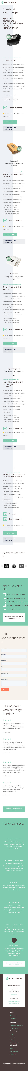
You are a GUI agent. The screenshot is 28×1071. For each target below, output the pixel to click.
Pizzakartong (13, 1018)
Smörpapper (13, 1039)
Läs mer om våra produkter (10, 128)
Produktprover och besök (14, 924)
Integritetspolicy (14, 1051)
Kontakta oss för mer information (14, 963)
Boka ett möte (10, 121)
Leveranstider (14, 945)
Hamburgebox (13, 1015)
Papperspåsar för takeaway (16, 1025)
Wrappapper (13, 1037)
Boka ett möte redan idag (14, 809)
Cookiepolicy (13, 1054)
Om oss (11, 1048)
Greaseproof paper (14, 1042)
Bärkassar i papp (14, 1028)
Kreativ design (14, 902)
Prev (2, 566)
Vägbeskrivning (14, 994)
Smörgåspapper (13, 1034)
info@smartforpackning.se (14, 1001)
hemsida (14, 1063)
